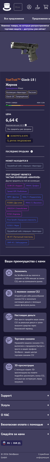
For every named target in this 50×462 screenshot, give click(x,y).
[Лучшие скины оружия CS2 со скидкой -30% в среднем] (7, 7)
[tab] (25, 152)
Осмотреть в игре (19, 136)
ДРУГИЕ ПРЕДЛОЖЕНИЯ (20, 141)
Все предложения (14, 18)
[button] (29, 7)
